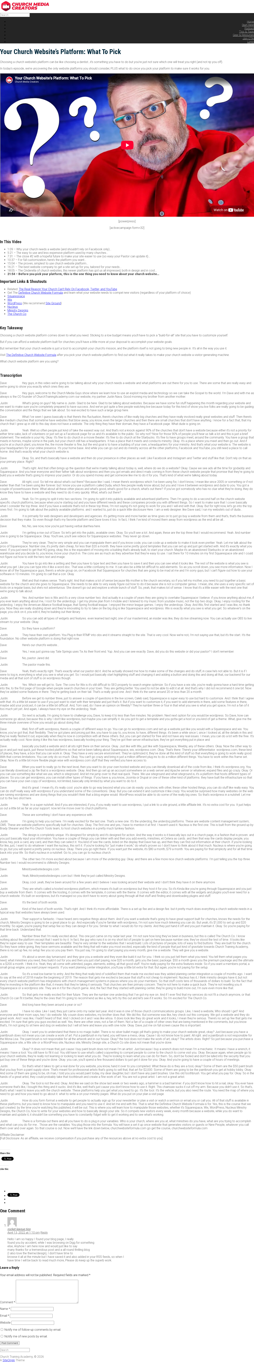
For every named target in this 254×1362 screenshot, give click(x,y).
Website (5, 1322)
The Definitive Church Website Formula (31, 355)
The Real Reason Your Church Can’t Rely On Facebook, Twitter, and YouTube (68, 289)
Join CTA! (248, 38)
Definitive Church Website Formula (40, 292)
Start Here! (248, 25)
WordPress (14, 303)
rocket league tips (18, 1229)
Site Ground (53, 303)
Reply (44, 1232)
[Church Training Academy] (28, 10)
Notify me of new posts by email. (26, 1336)
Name (5, 1309)
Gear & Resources (243, 35)
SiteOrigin (9, 1360)
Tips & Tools (246, 31)
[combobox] (15, 15)
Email (4, 1315)
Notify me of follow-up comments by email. (32, 1329)
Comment (7, 1302)
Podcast (249, 28)
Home (250, 21)
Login (250, 41)
